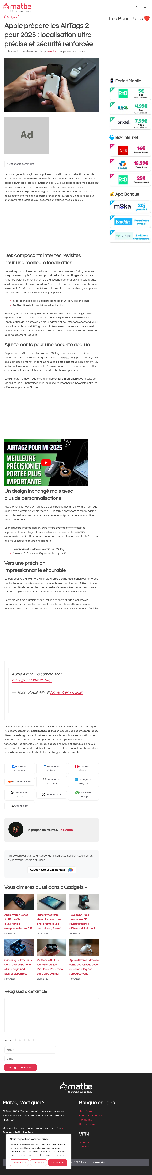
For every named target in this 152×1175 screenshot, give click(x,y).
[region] (38, 1151)
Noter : (8, 1040)
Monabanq (85, 1119)
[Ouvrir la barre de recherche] (137, 8)
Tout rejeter (38, 1163)
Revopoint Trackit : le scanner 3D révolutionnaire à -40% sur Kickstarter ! (82, 922)
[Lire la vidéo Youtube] (46, 462)
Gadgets (12, 17)
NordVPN (84, 1142)
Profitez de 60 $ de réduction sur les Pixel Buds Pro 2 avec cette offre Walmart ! (50, 967)
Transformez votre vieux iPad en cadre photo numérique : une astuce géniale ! (49, 922)
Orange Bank (87, 1124)
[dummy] (26, 153)
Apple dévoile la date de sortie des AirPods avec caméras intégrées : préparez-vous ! (84, 967)
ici (64, 1128)
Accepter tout (57, 1163)
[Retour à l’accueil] (17, 7)
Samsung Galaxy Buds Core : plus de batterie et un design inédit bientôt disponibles (18, 967)
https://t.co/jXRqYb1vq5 (32, 680)
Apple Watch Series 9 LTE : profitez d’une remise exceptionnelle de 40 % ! (18, 922)
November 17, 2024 (66, 692)
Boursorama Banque (91, 1115)
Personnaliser (19, 1163)
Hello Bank (85, 1111)
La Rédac (66, 830)
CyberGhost (86, 1146)
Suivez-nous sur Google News (48, 869)
